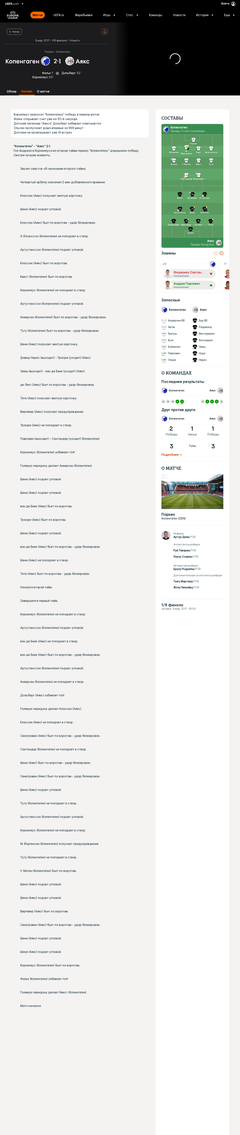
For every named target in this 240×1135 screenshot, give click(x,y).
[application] (175, 59)
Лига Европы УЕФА (12, 15)
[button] (109, 15)
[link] (37, 15)
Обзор (11, 91)
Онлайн (26, 91)
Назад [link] (16, 31)
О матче (43, 91)
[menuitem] (38, 15)
